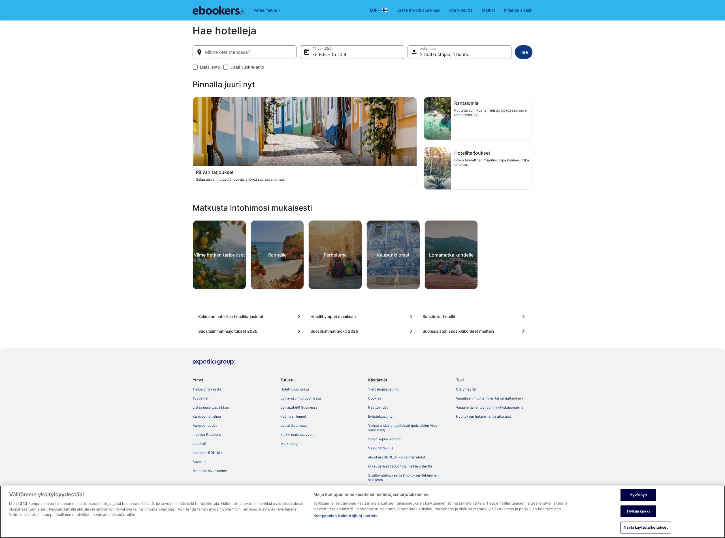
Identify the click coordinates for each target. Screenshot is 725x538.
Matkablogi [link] (289, 443)
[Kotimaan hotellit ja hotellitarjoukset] (250, 316)
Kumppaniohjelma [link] (207, 416)
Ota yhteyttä (461, 10)
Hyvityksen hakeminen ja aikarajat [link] (483, 416)
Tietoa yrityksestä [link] (207, 389)
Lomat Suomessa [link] (294, 425)
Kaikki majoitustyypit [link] (297, 434)
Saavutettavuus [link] (380, 448)
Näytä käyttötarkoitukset (646, 527)
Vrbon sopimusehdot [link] (384, 439)
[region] (362, 511)
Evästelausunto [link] (380, 416)
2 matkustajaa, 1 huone (444, 54)
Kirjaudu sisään (518, 10)
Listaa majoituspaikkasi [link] (211, 407)
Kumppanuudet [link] (205, 425)
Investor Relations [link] (207, 434)
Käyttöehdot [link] (378, 407)
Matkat (488, 10)
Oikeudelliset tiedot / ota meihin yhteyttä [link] (400, 466)
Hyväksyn (638, 494)
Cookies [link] (374, 398)
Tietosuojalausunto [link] (383, 389)
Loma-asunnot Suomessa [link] (300, 398)
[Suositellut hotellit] (474, 316)
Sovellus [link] (199, 462)
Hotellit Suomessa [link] (294, 389)
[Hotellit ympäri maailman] (362, 316)
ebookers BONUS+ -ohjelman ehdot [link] (396, 457)
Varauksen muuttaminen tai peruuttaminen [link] (489, 398)
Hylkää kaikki (638, 511)
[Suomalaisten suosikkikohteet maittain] (474, 331)
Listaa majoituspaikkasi (418, 10)
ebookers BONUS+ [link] (208, 453)
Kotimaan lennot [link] (293, 416)
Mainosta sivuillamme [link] (210, 471)
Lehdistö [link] (199, 443)
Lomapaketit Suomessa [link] (298, 407)
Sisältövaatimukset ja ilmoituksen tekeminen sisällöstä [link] (403, 477)
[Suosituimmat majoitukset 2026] (250, 331)
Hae (523, 52)
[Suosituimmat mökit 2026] (362, 331)
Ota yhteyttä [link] (466, 389)
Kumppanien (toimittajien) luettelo (346, 515)
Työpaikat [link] (200, 398)
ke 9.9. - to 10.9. (329, 54)
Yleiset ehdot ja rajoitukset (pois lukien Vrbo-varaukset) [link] (403, 427)
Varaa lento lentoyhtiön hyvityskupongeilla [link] (489, 407)
